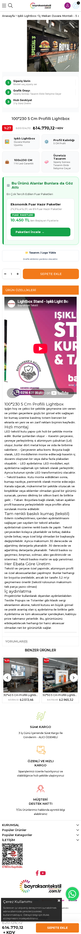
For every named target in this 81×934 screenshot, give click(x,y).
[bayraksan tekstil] (40, 5)
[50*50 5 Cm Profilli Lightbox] (60, 675)
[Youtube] (43, 873)
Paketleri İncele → (30, 232)
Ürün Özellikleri (20, 290)
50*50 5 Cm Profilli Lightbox (60, 695)
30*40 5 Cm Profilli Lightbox (20, 695)
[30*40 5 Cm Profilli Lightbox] (20, 675)
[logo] (40, 886)
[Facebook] (37, 873)
